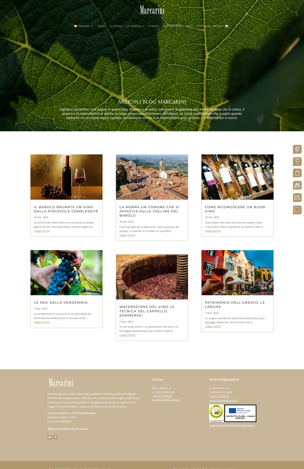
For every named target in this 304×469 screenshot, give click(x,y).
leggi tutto (42, 231)
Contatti (203, 26)
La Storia (115, 26)
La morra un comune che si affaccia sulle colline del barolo (149, 211)
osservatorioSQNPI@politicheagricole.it (232, 425)
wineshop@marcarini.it (223, 400)
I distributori (172, 26)
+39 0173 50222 (162, 396)
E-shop (154, 26)
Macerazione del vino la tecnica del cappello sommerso (147, 311)
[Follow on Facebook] (50, 437)
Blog (189, 26)
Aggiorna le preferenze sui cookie (68, 428)
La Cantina (133, 26)
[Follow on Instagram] (55, 437)
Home (101, 26)
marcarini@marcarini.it (166, 399)
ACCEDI (218, 26)
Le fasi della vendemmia (61, 303)
